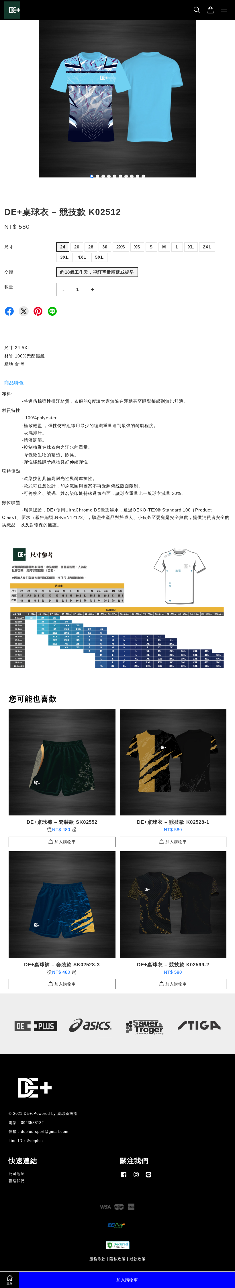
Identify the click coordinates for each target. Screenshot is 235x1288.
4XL (82, 257)
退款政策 (138, 1259)
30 (104, 246)
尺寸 (8, 246)
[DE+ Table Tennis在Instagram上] (136, 1177)
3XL (64, 257)
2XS (120, 246)
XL (191, 246)
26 (76, 246)
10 (143, 176)
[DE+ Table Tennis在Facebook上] (124, 1177)
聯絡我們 (17, 1181)
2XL (207, 246)
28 (90, 246)
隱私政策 (117, 1259)
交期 (8, 272)
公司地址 (17, 1174)
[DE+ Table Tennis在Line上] (148, 1177)
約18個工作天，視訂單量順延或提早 (97, 272)
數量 (8, 287)
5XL (99, 257)
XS (137, 246)
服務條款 (97, 1259)
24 (62, 246)
